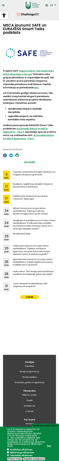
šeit (36, 87)
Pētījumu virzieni (29, 395)
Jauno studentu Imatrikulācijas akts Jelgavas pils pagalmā (30, 285)
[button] (4, 15)
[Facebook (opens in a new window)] (5, 156)
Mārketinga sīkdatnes (22, 452)
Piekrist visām (14, 459)
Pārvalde (30, 423)
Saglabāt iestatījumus (34, 459)
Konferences (29, 405)
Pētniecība (29, 390)
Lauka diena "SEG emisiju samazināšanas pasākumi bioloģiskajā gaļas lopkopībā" (33, 273)
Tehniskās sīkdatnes (21, 455)
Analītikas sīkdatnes (21, 449)
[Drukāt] (17, 156)
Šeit (49, 446)
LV (51, 5)
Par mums (29, 419)
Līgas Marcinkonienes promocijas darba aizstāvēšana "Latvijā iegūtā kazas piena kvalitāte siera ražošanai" (33, 262)
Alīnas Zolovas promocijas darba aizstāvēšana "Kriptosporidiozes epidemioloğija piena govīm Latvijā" (30, 211)
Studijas (29, 362)
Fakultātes (29, 366)
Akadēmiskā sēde (22, 233)
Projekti (29, 400)
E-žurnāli (29, 411)
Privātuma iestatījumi (45, 425)
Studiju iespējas (29, 377)
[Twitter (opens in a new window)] (11, 156)
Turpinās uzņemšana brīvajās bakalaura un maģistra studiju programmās (34, 173)
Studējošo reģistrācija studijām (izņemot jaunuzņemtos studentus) (33, 185)
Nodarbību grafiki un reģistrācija (29, 382)
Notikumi (29, 162)
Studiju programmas (29, 371)
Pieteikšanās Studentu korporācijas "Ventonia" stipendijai (30, 197)
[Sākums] (25, 5)
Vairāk (29, 297)
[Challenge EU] (16, 16)
